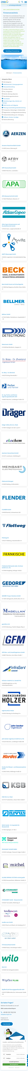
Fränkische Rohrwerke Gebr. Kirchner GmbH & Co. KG (12, 567)
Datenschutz (11, 1067)
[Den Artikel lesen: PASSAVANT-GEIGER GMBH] (10, 840)
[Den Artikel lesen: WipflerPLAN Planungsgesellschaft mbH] (10, 981)
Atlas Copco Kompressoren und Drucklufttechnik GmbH (11, 225)
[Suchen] (22, 2)
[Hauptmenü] (25, 2)
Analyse (8, 1058)
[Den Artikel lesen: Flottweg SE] (14, 535)
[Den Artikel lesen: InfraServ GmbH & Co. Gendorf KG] (14, 678)
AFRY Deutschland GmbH (9, 168)
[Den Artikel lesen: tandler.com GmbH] (10, 913)
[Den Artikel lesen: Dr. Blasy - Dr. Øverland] (14, 370)
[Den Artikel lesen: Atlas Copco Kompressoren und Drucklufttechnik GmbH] (14, 222)
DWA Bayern (9, 73)
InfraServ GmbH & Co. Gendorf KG (11, 680)
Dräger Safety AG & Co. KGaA (10, 425)
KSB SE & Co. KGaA (7, 797)
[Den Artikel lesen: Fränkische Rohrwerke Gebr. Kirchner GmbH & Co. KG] (14, 563)
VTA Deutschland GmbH (8, 945)
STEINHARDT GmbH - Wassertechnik (12, 900)
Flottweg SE (5, 538)
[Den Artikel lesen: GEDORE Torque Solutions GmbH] (14, 593)
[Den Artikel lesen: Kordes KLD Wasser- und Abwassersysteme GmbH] (14, 764)
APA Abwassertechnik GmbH (10, 196)
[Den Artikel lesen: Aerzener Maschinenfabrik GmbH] (14, 143)
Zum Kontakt (6, 1024)
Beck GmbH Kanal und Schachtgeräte (12, 284)
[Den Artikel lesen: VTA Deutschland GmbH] (10, 936)
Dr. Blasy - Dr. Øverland (8, 372)
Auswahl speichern (14, 1061)
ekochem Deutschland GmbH (10, 453)
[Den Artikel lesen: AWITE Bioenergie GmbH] (14, 252)
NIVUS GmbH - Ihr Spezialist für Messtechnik (10, 826)
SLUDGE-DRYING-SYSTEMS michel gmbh (13, 877)
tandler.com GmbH (7, 922)
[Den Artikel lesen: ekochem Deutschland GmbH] (14, 450)
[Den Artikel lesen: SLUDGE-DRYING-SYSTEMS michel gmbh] (14, 875)
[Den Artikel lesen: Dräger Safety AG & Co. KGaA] (14, 422)
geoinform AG (6, 624)
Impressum (17, 1067)
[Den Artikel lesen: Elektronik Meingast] (14, 479)
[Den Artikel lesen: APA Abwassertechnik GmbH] (14, 193)
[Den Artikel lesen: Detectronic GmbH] (14, 342)
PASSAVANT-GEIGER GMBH (9, 849)
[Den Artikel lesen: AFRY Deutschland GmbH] (10, 159)
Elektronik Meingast (7, 481)
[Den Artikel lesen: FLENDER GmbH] (14, 507)
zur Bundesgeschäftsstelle (15, 5)
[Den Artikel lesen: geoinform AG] (14, 621)
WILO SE (4, 967)
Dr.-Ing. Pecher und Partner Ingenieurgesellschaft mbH (9, 395)
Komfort (8, 1054)
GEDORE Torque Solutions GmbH (11, 596)
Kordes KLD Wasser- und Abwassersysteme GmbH (14, 768)
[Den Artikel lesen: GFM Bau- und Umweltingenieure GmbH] (14, 650)
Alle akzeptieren (14, 1064)
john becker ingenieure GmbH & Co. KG (13, 739)
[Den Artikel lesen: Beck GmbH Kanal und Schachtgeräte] (14, 282)
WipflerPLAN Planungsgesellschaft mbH (13, 989)
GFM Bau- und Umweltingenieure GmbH (13, 652)
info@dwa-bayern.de (6, 1014)
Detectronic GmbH (7, 344)
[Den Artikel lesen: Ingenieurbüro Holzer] (14, 708)
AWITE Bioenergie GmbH (9, 254)
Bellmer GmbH (6, 314)
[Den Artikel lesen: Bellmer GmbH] (14, 312)
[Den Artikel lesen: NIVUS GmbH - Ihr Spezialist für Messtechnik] (14, 822)
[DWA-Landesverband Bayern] (4, 2)
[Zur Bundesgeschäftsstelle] (19, 2)
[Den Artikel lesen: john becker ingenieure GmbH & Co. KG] (14, 736)
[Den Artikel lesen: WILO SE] (10, 958)
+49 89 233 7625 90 (9, 1012)
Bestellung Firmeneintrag (12, 51)
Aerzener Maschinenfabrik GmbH (11, 145)
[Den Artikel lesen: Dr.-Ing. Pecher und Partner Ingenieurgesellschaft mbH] (10, 386)
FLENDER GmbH (6, 509)
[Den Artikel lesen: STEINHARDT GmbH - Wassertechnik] (10, 891)
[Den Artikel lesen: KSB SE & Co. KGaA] (14, 794)
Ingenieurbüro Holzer (8, 710)
